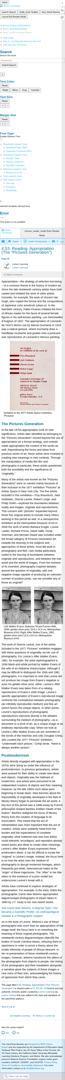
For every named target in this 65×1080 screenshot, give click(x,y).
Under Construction (37, 241)
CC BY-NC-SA (39, 988)
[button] (11, 187)
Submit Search (9, 65)
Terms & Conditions (11, 1065)
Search (6, 1076)
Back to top (7, 1007)
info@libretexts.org (34, 1068)
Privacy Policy (50, 1062)
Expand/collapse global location (61, 240)
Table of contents (14, 274)
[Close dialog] (2, 217)
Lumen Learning (20, 267)
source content (9, 995)
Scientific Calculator (15, 165)
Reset (5, 85)
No (18, 1033)
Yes (7, 1033)
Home (15, 241)
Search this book (8, 55)
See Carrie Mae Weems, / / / (30, 912)
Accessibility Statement (32, 1065)
